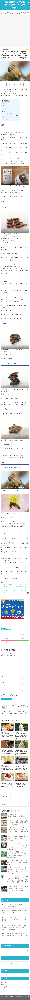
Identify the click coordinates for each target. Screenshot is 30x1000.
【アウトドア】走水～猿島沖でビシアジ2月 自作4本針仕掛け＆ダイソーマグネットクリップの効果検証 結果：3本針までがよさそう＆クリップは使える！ (14, 879)
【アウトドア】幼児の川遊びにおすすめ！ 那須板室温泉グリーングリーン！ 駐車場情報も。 (17, 822)
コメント (4, 658)
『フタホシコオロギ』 (9, 113)
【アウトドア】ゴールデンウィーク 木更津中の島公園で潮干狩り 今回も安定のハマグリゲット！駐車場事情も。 (14, 927)
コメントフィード (6, 986)
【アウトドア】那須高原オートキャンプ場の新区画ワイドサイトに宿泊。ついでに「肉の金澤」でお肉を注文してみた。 (17, 889)
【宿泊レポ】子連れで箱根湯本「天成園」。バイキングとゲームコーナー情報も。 (17, 862)
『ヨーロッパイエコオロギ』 (10, 115)
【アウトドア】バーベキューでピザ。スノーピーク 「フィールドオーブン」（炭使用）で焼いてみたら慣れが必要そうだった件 (17, 846)
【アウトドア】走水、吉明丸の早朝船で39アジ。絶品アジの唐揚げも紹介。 (14, 905)
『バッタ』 (6, 109)
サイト (2, 688)
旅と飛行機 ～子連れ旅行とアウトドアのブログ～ (15, 5)
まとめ (5, 119)
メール (3, 682)
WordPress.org (5, 988)
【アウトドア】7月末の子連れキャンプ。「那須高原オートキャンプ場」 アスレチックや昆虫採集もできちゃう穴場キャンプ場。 (17, 854)
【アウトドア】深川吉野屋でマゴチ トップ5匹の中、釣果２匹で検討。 (14, 911)
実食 (4, 107)
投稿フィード (5, 984)
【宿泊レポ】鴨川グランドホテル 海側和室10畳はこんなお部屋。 (17, 815)
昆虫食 (9, 629)
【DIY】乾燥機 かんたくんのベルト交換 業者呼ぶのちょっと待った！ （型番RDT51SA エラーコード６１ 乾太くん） (17, 830)
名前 (3, 676)
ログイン (3, 982)
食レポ (4, 629)
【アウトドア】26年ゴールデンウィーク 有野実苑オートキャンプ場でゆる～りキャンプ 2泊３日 (14, 919)
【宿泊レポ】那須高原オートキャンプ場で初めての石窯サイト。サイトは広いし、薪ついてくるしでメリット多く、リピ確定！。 (17, 870)
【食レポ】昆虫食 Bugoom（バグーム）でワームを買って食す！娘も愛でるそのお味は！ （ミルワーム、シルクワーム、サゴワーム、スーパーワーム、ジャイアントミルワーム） (14, 588)
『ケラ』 (5, 111)
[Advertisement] (15, 31)
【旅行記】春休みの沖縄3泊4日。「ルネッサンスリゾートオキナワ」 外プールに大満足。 (17, 838)
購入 (4, 105)
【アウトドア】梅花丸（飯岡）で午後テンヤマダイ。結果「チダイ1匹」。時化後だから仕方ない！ (14, 935)
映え (4, 117)
